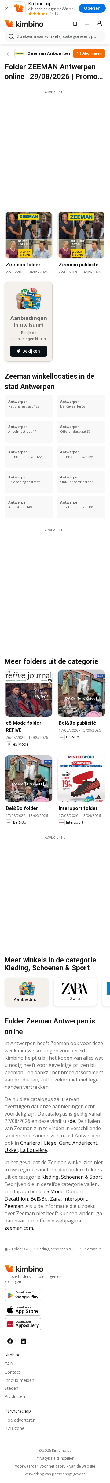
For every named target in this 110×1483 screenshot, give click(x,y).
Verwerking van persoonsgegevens (55, 1474)
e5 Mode (54, 1191)
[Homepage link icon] (6, 1249)
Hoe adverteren (20, 1420)
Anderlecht (84, 1143)
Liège (50, 1143)
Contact (12, 1372)
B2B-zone (14, 1428)
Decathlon (16, 1198)
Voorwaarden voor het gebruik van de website (55, 1466)
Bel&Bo (39, 1198)
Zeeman (14, 1206)
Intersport (75, 1198)
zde (71, 1121)
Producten (15, 1396)
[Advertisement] (55, 149)
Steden (11, 1388)
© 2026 (55, 1450)
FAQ (9, 1364)
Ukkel (11, 1150)
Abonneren (92, 53)
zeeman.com (19, 1228)
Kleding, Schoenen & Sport (72, 1177)
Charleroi (31, 1143)
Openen (92, 8)
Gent (64, 1143)
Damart (74, 1191)
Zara (55, 1198)
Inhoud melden (19, 1380)
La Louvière (33, 1150)
